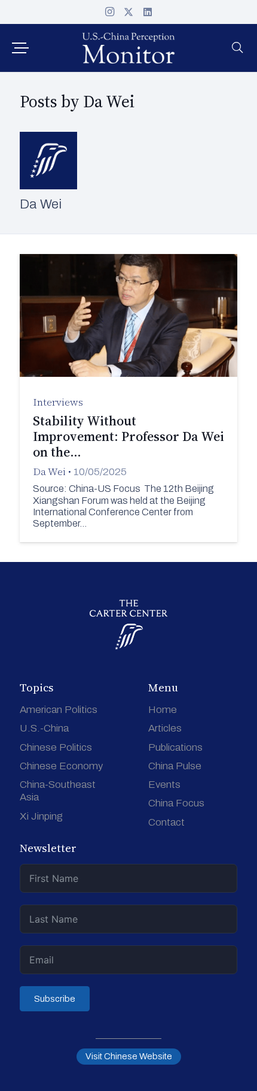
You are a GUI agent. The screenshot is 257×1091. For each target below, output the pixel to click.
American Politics (58, 709)
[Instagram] (109, 12)
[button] (20, 48)
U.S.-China (44, 728)
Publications (175, 747)
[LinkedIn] (147, 12)
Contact (166, 822)
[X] (128, 12)
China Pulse (174, 766)
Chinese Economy (61, 766)
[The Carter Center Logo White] (128, 625)
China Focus (176, 803)
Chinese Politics (56, 747)
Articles (165, 728)
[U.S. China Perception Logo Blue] (128, 48)
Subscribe (54, 999)
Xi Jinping (41, 816)
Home (162, 709)
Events (164, 784)
